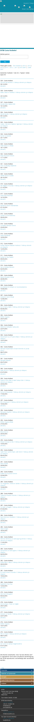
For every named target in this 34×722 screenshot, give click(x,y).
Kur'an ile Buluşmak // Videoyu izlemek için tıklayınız (15, 392)
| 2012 (10, 67)
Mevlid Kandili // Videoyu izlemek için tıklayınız (13, 114)
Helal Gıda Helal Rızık (6, 195)
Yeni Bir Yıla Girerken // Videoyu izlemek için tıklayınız (16, 82)
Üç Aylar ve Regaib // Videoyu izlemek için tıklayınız (15, 507)
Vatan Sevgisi (4, 529)
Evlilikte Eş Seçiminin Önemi (8, 473)
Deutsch (26, 3)
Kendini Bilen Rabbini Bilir (7, 104)
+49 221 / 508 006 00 (8, 718)
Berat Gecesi (4, 432)
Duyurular (4, 670)
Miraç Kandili (4, 464)
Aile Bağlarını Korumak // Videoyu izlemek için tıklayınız (16, 186)
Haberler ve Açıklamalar (8, 673)
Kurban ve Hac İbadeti (6, 257)
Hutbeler (3, 683)
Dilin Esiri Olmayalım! (6, 594)
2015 (28, 66)
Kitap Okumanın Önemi (7, 156)
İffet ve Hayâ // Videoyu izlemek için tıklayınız (13, 634)
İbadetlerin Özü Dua (6, 584)
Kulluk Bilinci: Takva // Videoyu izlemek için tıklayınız (15, 562)
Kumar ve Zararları (5, 136)
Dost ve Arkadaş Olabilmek (8, 166)
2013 (6, 67)
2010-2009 (22, 67)
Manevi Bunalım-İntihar (7, 277)
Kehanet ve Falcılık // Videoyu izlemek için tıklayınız (15, 614)
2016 (24, 66)
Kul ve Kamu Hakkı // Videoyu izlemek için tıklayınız (15, 307)
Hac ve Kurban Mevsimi (7, 267)
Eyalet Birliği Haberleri (7, 680)
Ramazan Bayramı (5, 360)
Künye (24, 9)
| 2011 (15, 67)
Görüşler (3, 677)
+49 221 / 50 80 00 (8, 702)
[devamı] (2, 86)
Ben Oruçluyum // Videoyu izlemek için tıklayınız (14, 402)
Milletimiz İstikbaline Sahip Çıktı (9, 327)
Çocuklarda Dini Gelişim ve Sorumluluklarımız (13, 287)
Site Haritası (30, 9)
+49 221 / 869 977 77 (8, 712)
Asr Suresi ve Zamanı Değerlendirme (11, 644)
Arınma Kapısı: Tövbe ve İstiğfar (9, 604)
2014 (1, 67)
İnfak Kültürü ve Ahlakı (6, 146)
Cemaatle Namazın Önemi (8, 225)
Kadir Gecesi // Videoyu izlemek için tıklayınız (13, 370)
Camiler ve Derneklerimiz (7, 215)
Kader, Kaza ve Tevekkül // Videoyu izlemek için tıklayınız (16, 92)
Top (2, 668)
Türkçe (32, 3)
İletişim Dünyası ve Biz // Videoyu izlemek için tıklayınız (16, 442)
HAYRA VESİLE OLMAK (7, 176)
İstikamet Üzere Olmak (7, 297)
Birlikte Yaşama (4, 317)
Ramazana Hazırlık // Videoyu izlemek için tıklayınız (15, 412)
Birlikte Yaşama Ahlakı (6, 422)
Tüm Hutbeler (17, 66)
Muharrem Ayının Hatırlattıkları (9, 205)
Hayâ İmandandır (5, 235)
